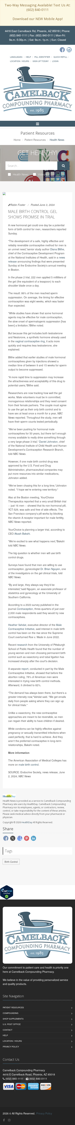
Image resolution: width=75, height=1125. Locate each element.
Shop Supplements (13, 1018)
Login (55, 61)
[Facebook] (62, 49)
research (22, 644)
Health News (21, 174)
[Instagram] (69, 49)
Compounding (10, 1013)
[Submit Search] (63, 165)
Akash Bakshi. (22, 533)
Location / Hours (19, 61)
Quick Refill (60, 56)
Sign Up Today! (41, 61)
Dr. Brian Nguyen (50, 569)
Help (28, 56)
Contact (7, 1029)
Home (17, 140)
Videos (42, 174)
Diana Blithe (57, 249)
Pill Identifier (42, 56)
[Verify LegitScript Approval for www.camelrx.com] (6, 892)
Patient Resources (35, 140)
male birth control (29, 764)
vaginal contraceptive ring (30, 341)
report (24, 669)
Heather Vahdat (17, 625)
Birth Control (11, 861)
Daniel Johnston (48, 441)
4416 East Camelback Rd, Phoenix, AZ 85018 (32, 31)
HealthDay (26, 822)
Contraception (25, 609)
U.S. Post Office (12, 1024)
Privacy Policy (11, 1046)
